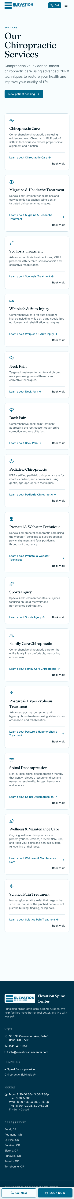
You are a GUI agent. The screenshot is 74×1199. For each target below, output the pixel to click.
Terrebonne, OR (14, 1166)
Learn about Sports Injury (25, 617)
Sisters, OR (11, 1150)
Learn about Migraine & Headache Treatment (30, 216)
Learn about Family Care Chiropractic (32, 668)
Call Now (21, 1192)
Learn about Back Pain (23, 443)
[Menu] (66, 5)
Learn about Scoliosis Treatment (29, 276)
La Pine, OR (12, 1139)
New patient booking (21, 94)
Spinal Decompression (21, 1069)
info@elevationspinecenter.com (28, 1052)
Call (57, 5)
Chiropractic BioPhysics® (20, 1074)
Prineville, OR (13, 1155)
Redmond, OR (13, 1134)
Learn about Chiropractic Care (28, 157)
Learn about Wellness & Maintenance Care (32, 859)
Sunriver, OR (12, 1145)
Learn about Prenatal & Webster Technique (29, 557)
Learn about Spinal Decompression (31, 796)
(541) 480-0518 (18, 1046)
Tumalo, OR (12, 1161)
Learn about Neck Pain (23, 391)
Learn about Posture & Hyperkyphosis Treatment (33, 733)
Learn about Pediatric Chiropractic (31, 494)
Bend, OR (10, 1129)
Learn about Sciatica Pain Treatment (32, 919)
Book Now (57, 1192)
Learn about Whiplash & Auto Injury (31, 334)
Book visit (58, 163)
